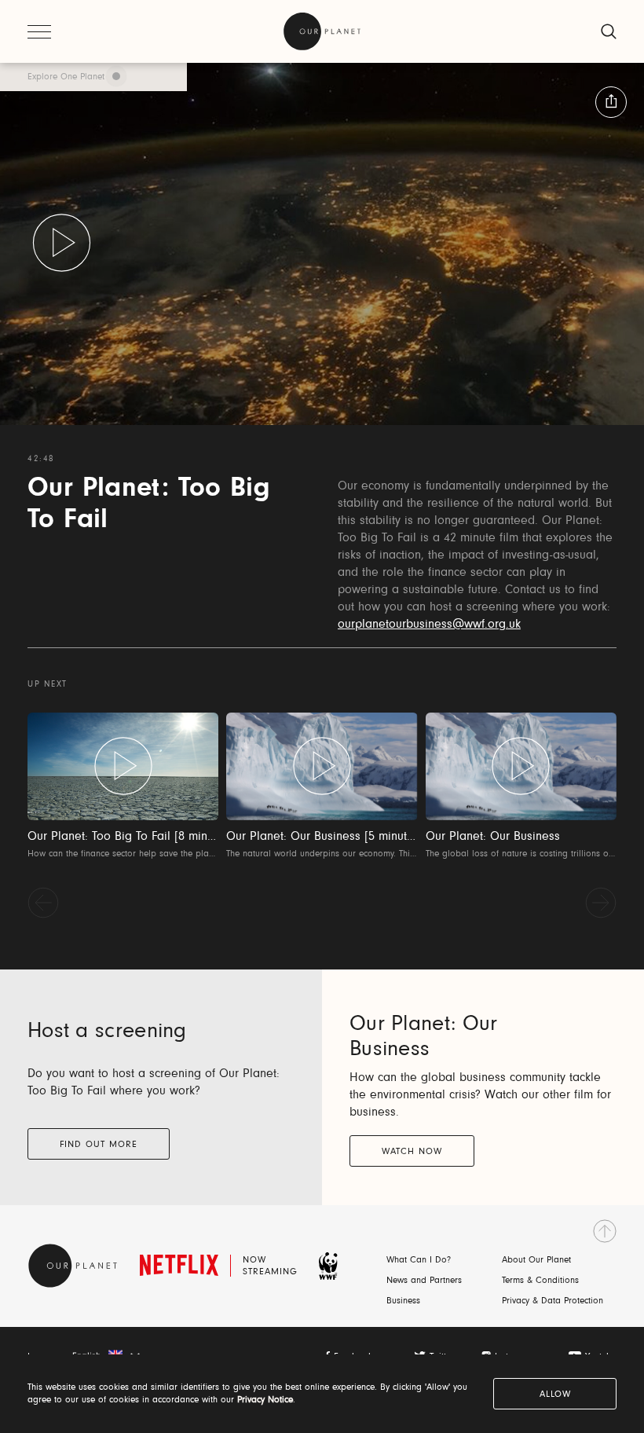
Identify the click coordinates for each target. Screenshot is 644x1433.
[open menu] (39, 31)
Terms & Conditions (540, 1280)
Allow (555, 1394)
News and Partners (424, 1280)
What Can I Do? (418, 1260)
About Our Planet (536, 1260)
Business (403, 1301)
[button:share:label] (611, 102)
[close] (609, 31)
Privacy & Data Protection (552, 1301)
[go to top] (605, 1231)
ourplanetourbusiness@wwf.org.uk (429, 624)
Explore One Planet (65, 77)
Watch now (412, 1151)
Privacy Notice (265, 1400)
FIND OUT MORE (98, 1144)
